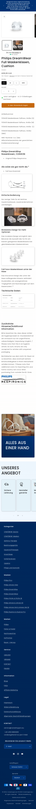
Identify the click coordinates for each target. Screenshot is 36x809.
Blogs (6, 681)
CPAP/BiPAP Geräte (11, 532)
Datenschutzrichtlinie (19, 797)
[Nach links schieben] (13, 515)
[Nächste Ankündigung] (32, 5)
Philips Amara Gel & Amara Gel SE (16, 607)
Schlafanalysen (10, 559)
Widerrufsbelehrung (11, 707)
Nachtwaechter (10, 633)
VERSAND (7, 659)
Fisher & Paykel (9, 629)
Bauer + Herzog (9, 642)
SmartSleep (8, 554)
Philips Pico (8, 580)
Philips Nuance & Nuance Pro (15, 612)
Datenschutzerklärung (12, 712)
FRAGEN (7, 669)
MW (23, 83)
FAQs (6, 686)
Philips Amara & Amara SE (13, 603)
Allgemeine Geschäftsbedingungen (17, 716)
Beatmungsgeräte (11, 545)
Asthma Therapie (10, 541)
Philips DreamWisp (11, 589)
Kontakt (18, 803)
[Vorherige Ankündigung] (4, 5)
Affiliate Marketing (11, 690)
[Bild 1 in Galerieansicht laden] (7, 45)
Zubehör (7, 563)
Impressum (8, 703)
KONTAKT (7, 664)
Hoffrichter (8, 638)
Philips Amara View (11, 585)
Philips (6, 624)
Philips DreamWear (11, 594)
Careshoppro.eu (12, 792)
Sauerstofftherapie (11, 550)
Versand (12, 76)
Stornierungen (26, 803)
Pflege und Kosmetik (11, 568)
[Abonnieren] (30, 746)
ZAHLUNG (7, 655)
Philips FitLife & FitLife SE (13, 598)
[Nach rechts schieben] (22, 515)
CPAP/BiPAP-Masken (11, 536)
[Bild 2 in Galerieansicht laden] (18, 45)
